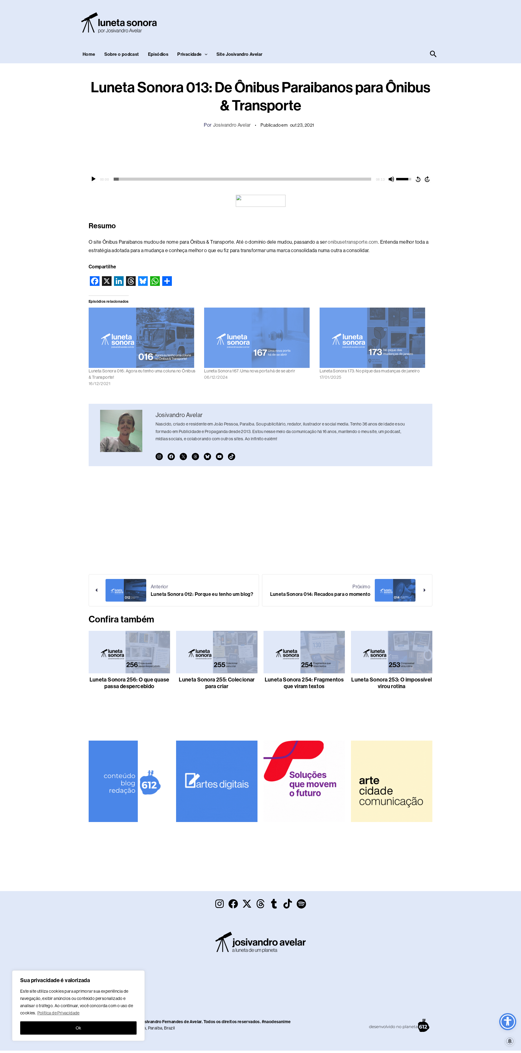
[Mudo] (391, 179)
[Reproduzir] (93, 179)
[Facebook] (171, 456)
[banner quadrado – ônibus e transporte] (304, 781)
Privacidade (189, 54)
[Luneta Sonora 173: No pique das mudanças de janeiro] (374, 338)
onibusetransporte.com (353, 242)
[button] (204, 54)
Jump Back (418, 179)
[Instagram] (159, 456)
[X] (183, 456)
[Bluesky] (207, 456)
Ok (78, 1028)
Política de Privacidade (58, 1012)
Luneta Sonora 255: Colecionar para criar (217, 683)
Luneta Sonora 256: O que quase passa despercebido (129, 683)
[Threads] (195, 456)
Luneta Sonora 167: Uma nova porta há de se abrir (249, 370)
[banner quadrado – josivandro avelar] (391, 781)
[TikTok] (231, 456)
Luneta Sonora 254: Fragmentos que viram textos (304, 683)
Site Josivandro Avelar (239, 54)
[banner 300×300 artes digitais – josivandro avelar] (216, 781)
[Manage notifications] (510, 1041)
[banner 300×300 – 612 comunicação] (129, 781)
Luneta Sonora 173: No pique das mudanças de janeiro (370, 370)
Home (89, 54)
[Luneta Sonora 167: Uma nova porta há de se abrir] (259, 338)
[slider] (242, 179)
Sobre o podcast (121, 54)
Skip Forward (428, 179)
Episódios (158, 54)
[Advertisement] (328, 21)
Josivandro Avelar (232, 125)
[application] (260, 179)
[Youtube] (219, 456)
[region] (78, 1005)
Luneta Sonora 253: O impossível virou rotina (391, 683)
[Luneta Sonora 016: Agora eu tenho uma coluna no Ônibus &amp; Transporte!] (143, 338)
